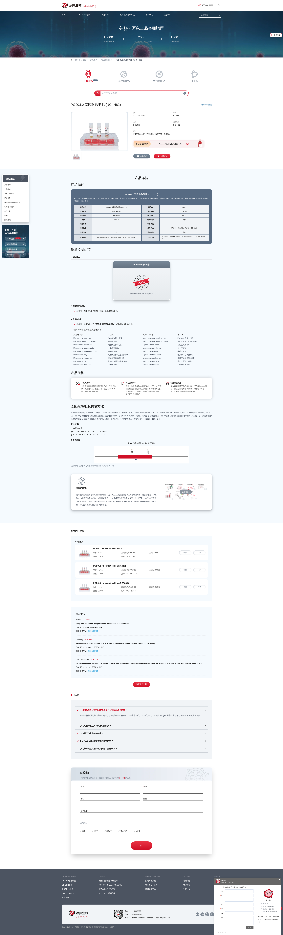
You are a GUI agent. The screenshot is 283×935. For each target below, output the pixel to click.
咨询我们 (143, 156)
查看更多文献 (141, 684)
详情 (185, 553)
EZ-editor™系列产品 (107, 889)
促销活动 (277, 35)
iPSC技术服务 (67, 889)
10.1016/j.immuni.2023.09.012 (92, 647)
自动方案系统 (150, 881)
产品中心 (93, 60)
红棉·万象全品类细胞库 (108, 881)
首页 (63, 15)
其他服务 (65, 897)
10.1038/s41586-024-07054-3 (91, 627)
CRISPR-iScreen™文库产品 (110, 885)
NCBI (184, 215)
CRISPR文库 (67, 885)
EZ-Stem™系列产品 (107, 893)
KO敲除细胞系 (106, 60)
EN (219, 5)
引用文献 (186, 889)
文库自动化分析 (151, 885)
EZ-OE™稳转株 (68, 893)
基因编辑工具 (150, 889)
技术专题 (186, 885)
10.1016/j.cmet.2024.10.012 (91, 667)
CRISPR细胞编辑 (69, 881)
